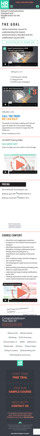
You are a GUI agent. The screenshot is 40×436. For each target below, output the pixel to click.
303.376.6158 (28, 417)
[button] (11, 6)
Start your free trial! (24, 2)
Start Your (20, 376)
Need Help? (20, 404)
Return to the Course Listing (12, 324)
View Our (20, 390)
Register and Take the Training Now (20, 42)
